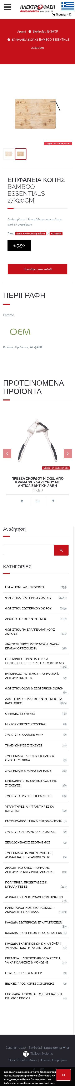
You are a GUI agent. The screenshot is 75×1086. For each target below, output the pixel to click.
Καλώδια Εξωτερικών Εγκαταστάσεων (33, 933)
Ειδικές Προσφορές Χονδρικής (29, 983)
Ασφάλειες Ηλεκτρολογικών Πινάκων (34, 897)
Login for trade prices (58, 143)
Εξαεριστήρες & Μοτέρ (23, 973)
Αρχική (21, 31)
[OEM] (37, 331)
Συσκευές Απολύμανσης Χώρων (30, 832)
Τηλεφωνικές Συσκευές (23, 745)
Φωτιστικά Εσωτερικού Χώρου (28, 597)
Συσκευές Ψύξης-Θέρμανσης (28, 796)
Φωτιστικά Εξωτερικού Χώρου (28, 608)
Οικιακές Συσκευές (20, 713)
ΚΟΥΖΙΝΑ (56, 233)
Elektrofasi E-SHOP (45, 31)
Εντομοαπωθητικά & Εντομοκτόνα (33, 821)
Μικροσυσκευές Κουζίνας (25, 724)
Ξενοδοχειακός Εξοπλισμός (27, 842)
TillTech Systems (41, 1053)
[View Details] (37, 501)
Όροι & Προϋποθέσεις (23, 1060)
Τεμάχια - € (63, 14)
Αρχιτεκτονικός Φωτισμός (26, 619)
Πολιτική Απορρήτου (53, 1060)
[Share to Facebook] (53, 501)
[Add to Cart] (21, 501)
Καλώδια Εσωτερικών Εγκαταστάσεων (33, 922)
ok (63, 1075)
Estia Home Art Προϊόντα (30, 233)
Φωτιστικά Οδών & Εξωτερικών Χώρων (34, 688)
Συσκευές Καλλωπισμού (24, 735)
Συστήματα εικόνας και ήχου (28, 770)
